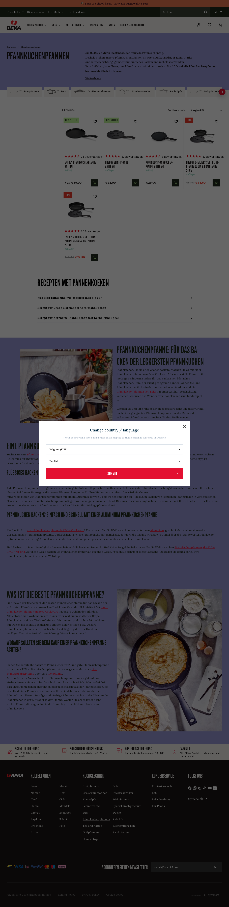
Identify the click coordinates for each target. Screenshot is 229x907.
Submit (112, 473)
